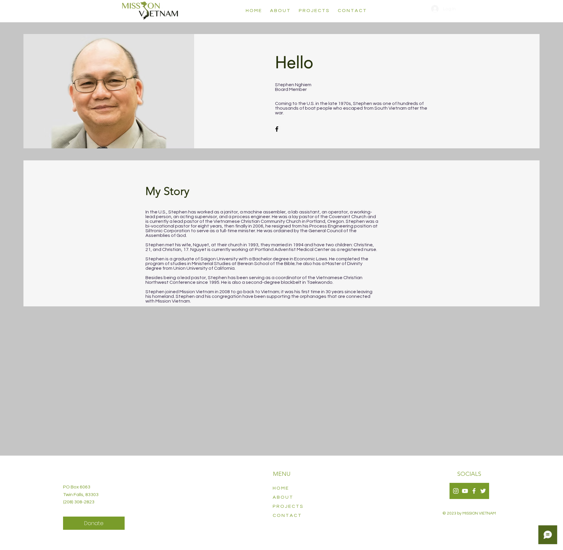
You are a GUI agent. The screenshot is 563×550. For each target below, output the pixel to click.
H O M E (280, 488)
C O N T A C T (287, 515)
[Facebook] (276, 129)
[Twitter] (483, 491)
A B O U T (283, 497)
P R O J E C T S (288, 506)
